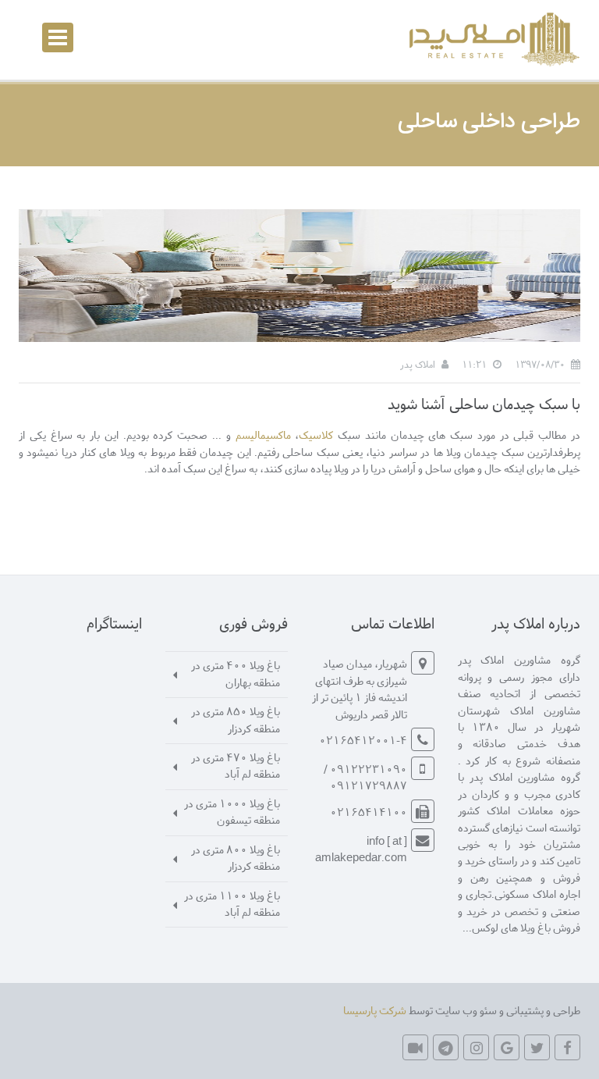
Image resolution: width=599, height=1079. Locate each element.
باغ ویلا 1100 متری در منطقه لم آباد (232, 903)
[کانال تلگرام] (446, 1047)
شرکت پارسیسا (374, 1010)
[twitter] (537, 1047)
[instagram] (476, 1047)
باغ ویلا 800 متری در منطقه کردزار (235, 857)
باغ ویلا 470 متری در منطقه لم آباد (235, 765)
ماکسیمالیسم (263, 434)
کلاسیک (316, 434)
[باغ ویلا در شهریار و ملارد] (492, 39)
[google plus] (506, 1047)
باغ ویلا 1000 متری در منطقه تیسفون (232, 811)
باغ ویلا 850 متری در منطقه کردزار (235, 719)
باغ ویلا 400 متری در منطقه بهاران (235, 673)
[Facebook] (567, 1047)
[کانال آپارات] (415, 1047)
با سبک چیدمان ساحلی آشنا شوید (484, 403)
